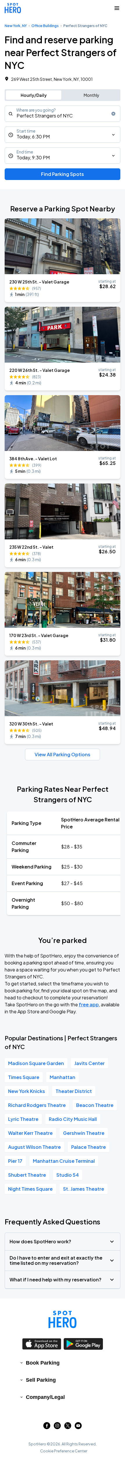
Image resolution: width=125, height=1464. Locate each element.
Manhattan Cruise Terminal (64, 1161)
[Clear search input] (113, 113)
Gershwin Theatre (83, 1133)
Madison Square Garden (36, 1063)
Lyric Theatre (23, 1119)
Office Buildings (45, 26)
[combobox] (62, 114)
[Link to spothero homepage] (62, 1319)
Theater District (74, 1091)
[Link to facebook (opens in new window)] (46, 1427)
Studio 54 (67, 1175)
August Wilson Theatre (34, 1147)
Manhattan (62, 1077)
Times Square (23, 1077)
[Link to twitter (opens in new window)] (67, 1427)
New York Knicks (26, 1091)
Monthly (91, 95)
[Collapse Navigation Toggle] (116, 8)
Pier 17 (15, 1161)
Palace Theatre (88, 1147)
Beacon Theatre (94, 1105)
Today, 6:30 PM (33, 136)
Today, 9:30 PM (33, 157)
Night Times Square (30, 1189)
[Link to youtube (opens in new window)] (78, 1427)
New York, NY (16, 26)
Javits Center (89, 1063)
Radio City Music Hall (73, 1119)
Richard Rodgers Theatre (37, 1105)
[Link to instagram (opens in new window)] (57, 1427)
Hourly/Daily (34, 95)
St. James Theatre (83, 1189)
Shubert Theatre (27, 1175)
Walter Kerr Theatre (30, 1133)
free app (89, 1004)
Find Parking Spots (62, 174)
